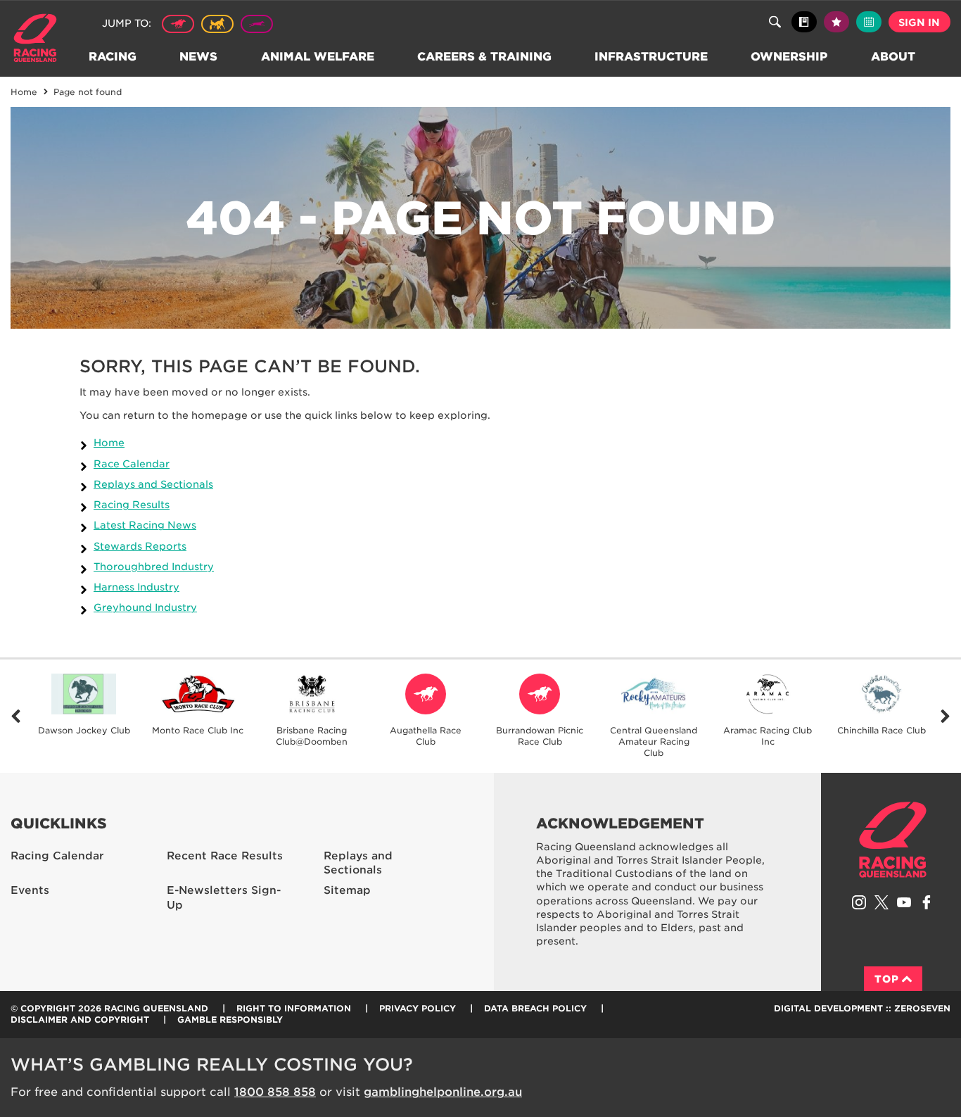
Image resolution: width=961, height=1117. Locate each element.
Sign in (919, 22)
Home (109, 442)
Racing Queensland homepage (892, 839)
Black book (804, 21)
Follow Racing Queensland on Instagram (859, 902)
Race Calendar (132, 463)
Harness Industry (136, 587)
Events (30, 890)
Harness (217, 24)
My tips (836, 21)
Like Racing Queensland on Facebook (926, 902)
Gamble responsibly (230, 1019)
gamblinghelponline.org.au (443, 1092)
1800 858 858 (275, 1092)
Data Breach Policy (535, 1008)
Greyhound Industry (145, 607)
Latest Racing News (145, 525)
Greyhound (257, 24)
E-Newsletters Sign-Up (224, 897)
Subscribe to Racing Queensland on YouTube (904, 902)
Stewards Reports (140, 546)
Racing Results (132, 504)
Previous (16, 716)
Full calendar (869, 21)
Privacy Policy (417, 1008)
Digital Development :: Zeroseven (862, 1008)
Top (886, 979)
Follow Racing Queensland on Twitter (881, 902)
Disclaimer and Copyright (80, 1019)
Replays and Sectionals (153, 484)
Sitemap (347, 890)
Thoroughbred (178, 24)
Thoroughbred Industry (154, 566)
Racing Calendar (57, 856)
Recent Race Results (225, 856)
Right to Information (293, 1008)
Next (945, 716)
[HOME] (40, 40)
